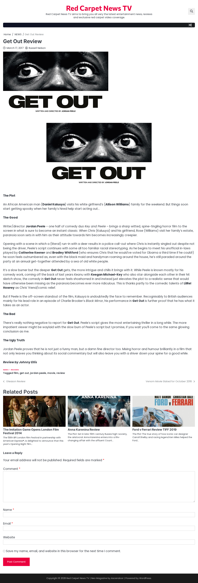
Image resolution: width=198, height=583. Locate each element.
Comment (11, 469)
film (16, 373)
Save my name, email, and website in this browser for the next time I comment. (63, 551)
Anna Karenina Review (84, 429)
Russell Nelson (37, 48)
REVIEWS (15, 370)
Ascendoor (117, 578)
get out (24, 373)
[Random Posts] (190, 25)
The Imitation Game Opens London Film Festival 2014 (31, 431)
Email (8, 523)
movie (51, 373)
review (60, 373)
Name (8, 510)
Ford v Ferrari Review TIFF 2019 (154, 429)
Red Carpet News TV (99, 8)
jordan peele (38, 373)
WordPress (145, 578)
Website (9, 537)
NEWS (5, 370)
